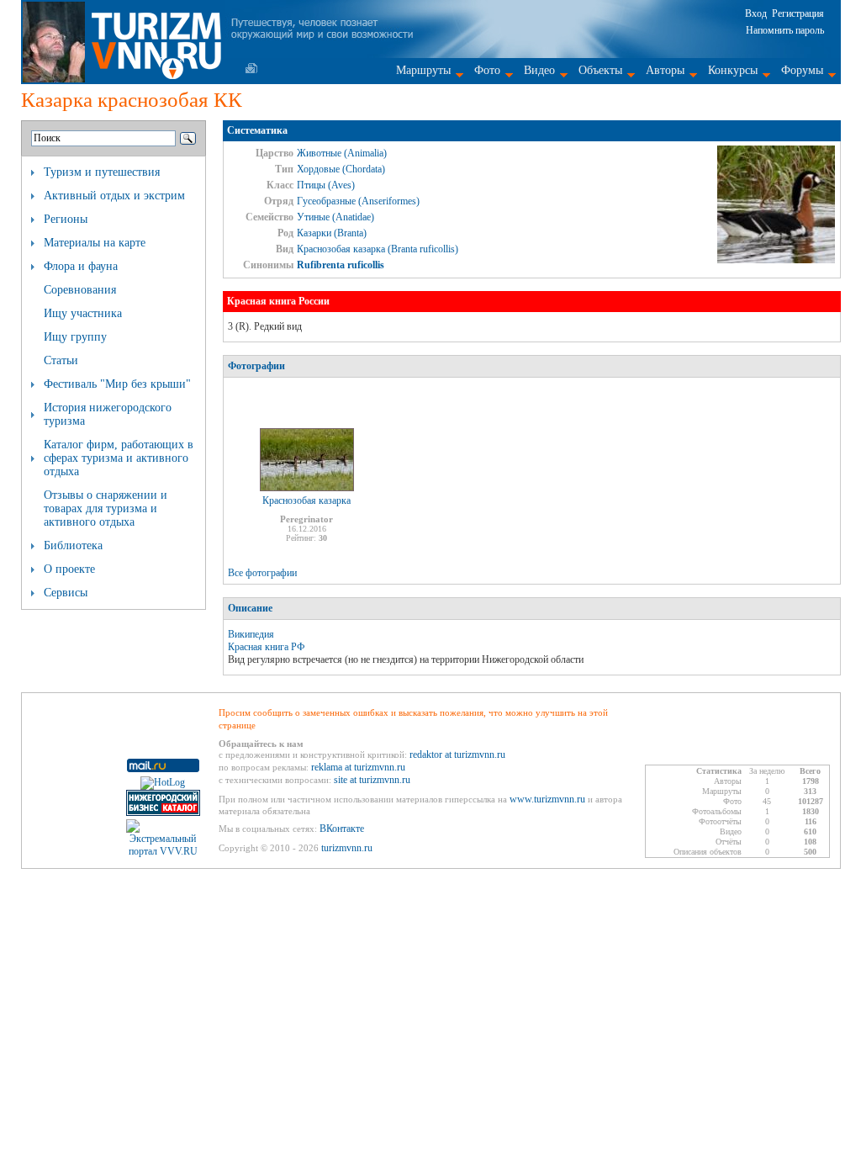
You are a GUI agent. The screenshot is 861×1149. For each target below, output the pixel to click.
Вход (756, 13)
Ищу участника (83, 313)
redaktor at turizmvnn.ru (457, 754)
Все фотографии (262, 573)
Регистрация (798, 13)
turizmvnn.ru (346, 848)
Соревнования (80, 289)
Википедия (251, 634)
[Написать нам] (251, 68)
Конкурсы (733, 70)
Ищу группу (75, 337)
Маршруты (423, 70)
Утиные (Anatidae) (335, 217)
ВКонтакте (342, 828)
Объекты (600, 70)
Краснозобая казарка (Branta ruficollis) (377, 249)
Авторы (665, 70)
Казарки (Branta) (332, 233)
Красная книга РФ (266, 647)
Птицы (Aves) (326, 185)
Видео (539, 70)
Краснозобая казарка (306, 500)
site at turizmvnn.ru (372, 780)
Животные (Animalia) (342, 153)
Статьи (61, 360)
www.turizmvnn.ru (547, 799)
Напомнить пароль (785, 30)
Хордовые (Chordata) (341, 169)
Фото (487, 70)
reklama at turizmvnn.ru (358, 767)
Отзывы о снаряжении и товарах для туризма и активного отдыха (105, 508)
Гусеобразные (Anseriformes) (358, 201)
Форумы (802, 70)
